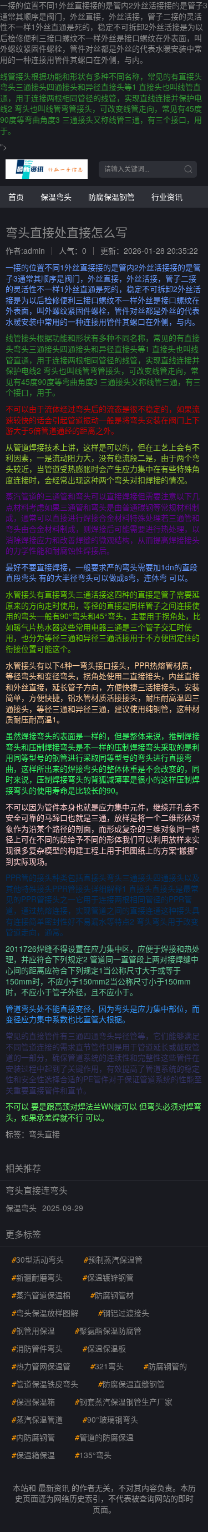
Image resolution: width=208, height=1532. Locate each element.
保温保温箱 (33, 1401)
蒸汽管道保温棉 (41, 1294)
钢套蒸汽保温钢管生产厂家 (124, 1401)
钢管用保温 (33, 1330)
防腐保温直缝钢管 (131, 1383)
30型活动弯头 (38, 1259)
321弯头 (107, 1366)
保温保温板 (104, 1348)
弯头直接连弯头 (37, 1190)
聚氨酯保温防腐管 (108, 1330)
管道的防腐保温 (104, 1437)
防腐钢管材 (112, 1294)
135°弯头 (93, 1454)
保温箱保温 (33, 1454)
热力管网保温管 (41, 1366)
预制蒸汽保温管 (113, 1259)
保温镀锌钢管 (108, 1277)
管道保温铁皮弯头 (45, 1383)
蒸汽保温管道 (37, 1419)
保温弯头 (56, 196)
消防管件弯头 (37, 1348)
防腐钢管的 (165, 1366)
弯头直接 (44, 1133)
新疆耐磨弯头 (37, 1277)
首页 (16, 196)
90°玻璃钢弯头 (110, 1419)
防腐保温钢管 (111, 196)
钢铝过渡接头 (123, 1312)
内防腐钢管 (33, 1437)
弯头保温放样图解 (45, 1312)
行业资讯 (166, 196)
